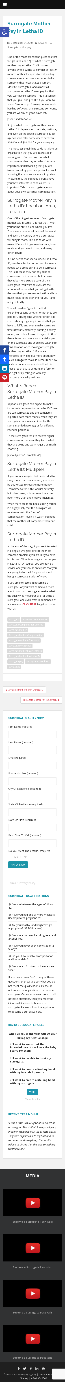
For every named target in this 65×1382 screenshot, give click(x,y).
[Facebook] (4, 350)
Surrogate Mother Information (24, 640)
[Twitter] (4, 359)
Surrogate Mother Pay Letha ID (24, 656)
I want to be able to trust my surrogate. (30, 1059)
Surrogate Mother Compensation (25, 635)
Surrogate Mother (18, 629)
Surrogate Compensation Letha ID (26, 624)
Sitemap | (25, 1378)
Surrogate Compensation (35, 619)
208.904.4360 (39, 1378)
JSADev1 (42, 42)
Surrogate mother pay (19, 47)
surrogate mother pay (20, 645)
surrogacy (14, 619)
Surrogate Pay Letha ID (37, 661)
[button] (4, 32)
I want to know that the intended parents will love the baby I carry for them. (33, 1047)
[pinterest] (4, 377)
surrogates (14, 666)
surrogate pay (16, 661)
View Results (32, 1099)
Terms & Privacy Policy (21, 883)
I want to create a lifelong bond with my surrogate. (32, 1081)
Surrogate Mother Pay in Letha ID (25, 650)
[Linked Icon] (4, 368)
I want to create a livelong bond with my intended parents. (32, 1070)
